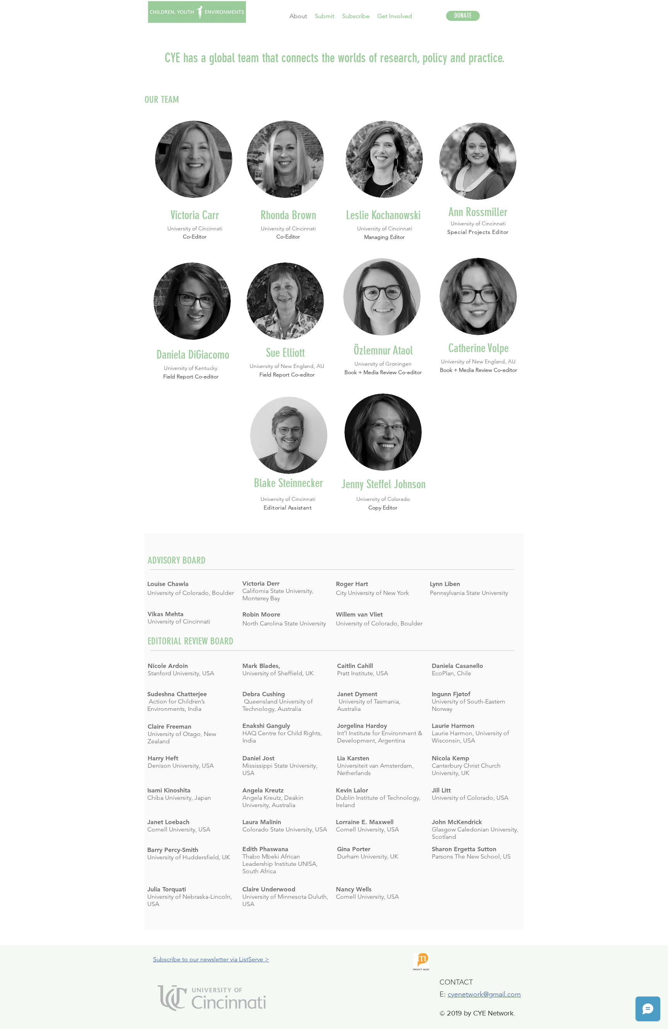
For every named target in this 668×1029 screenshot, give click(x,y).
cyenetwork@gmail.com (484, 994)
